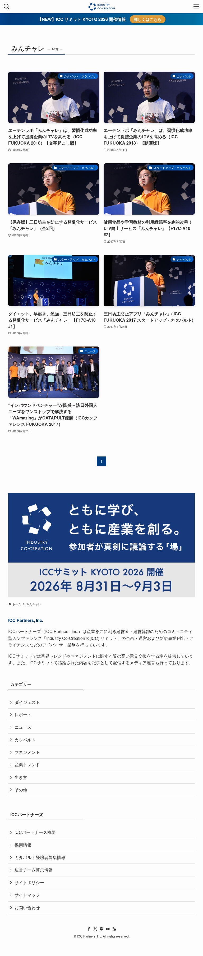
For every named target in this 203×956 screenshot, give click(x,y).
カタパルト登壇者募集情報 (40, 857)
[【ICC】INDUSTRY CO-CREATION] (101, 6)
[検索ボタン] (6, 6)
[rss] (114, 929)
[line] (101, 929)
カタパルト (25, 740)
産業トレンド (27, 764)
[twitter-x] (95, 929)
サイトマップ (27, 895)
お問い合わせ (27, 907)
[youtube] (107, 929)
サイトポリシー (29, 882)
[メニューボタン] (196, 6)
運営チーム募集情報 (34, 870)
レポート (23, 715)
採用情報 (23, 845)
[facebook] (88, 929)
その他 (21, 790)
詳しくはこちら (148, 19)
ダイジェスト (27, 702)
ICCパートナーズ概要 (35, 832)
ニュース (23, 727)
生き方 (21, 777)
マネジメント (27, 752)
